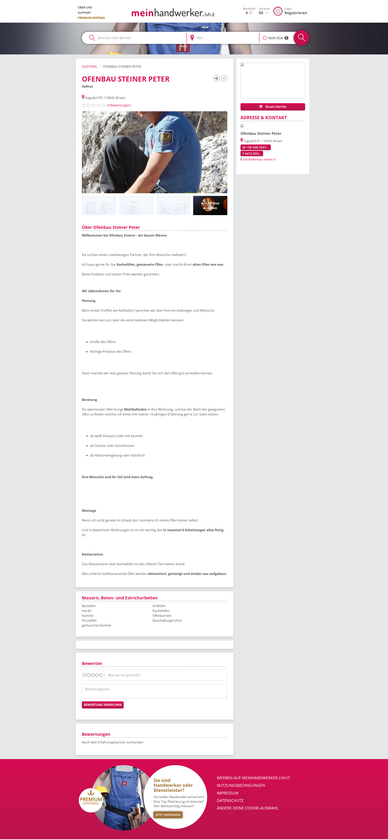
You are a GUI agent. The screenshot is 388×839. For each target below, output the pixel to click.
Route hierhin (275, 106)
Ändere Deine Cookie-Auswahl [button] (247, 808)
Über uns (85, 7)
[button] (265, 36)
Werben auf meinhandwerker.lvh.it (253, 778)
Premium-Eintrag (91, 18)
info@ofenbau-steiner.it (259, 159)
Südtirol (89, 66)
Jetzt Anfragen (168, 815)
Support (84, 13)
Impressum (227, 793)
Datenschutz (230, 800)
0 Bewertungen (119, 105)
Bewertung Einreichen (103, 705)
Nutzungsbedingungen (241, 785)
